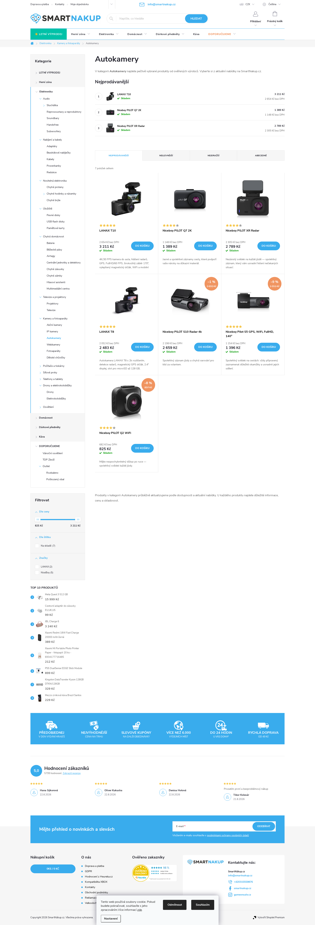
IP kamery (52, 331)
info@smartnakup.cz (240, 875)
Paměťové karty (56, 228)
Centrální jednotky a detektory (64, 262)
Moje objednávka (80, 4)
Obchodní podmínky (96, 892)
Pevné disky (53, 215)
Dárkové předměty (49, 427)
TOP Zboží (49, 459)
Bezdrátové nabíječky (59, 152)
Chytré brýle (53, 200)
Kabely (50, 159)
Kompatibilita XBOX (96, 882)
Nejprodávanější (119, 155)
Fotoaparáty (53, 351)
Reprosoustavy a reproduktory (64, 112)
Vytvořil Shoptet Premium (271, 917)
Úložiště (47, 208)
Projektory (52, 303)
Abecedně (261, 155)
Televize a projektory (54, 297)
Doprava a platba (39, 4)
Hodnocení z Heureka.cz (99, 876)
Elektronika (46, 91)
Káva (42, 436)
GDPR (88, 871)
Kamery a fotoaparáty (55, 318)
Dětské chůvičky (56, 357)
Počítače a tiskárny (53, 366)
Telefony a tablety (53, 379)
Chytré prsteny (55, 187)
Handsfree (53, 125)
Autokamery (54, 338)
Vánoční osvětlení (53, 453)
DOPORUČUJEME (49, 446)
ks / (53, 868)
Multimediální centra (58, 288)
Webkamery (53, 344)
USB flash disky (56, 221)
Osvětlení (48, 407)
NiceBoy (46, 572)
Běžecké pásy (54, 249)
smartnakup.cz (242, 888)
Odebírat (263, 826)
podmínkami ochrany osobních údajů (228, 835)
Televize (51, 310)
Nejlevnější (166, 155)
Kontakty (59, 4)
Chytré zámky (54, 275)
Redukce (52, 172)
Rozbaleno (52, 473)
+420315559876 (243, 882)
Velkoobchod (92, 903)
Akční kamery (54, 325)
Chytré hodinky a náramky (61, 193)
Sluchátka (52, 105)
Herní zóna (45, 82)
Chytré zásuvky (55, 269)
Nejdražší (213, 155)
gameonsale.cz (242, 894)
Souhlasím (203, 905)
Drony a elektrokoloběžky (57, 385)
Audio (46, 98)
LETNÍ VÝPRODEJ (49, 72)
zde (139, 910)
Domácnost (45, 417)
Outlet (46, 466)
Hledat (196, 19)
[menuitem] (48, 34)
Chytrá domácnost (53, 236)
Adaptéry (52, 146)
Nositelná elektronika (55, 180)
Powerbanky (54, 166)
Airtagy (51, 256)
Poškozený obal (55, 479)
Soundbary (53, 118)
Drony (50, 392)
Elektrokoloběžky (56, 398)
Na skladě (48, 545)
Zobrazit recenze (72, 773)
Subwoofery (54, 131)
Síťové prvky (50, 372)
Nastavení (111, 919)
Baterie (51, 243)
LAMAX (46, 566)
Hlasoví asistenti (56, 282)
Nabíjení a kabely (52, 139)
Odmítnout (175, 905)
